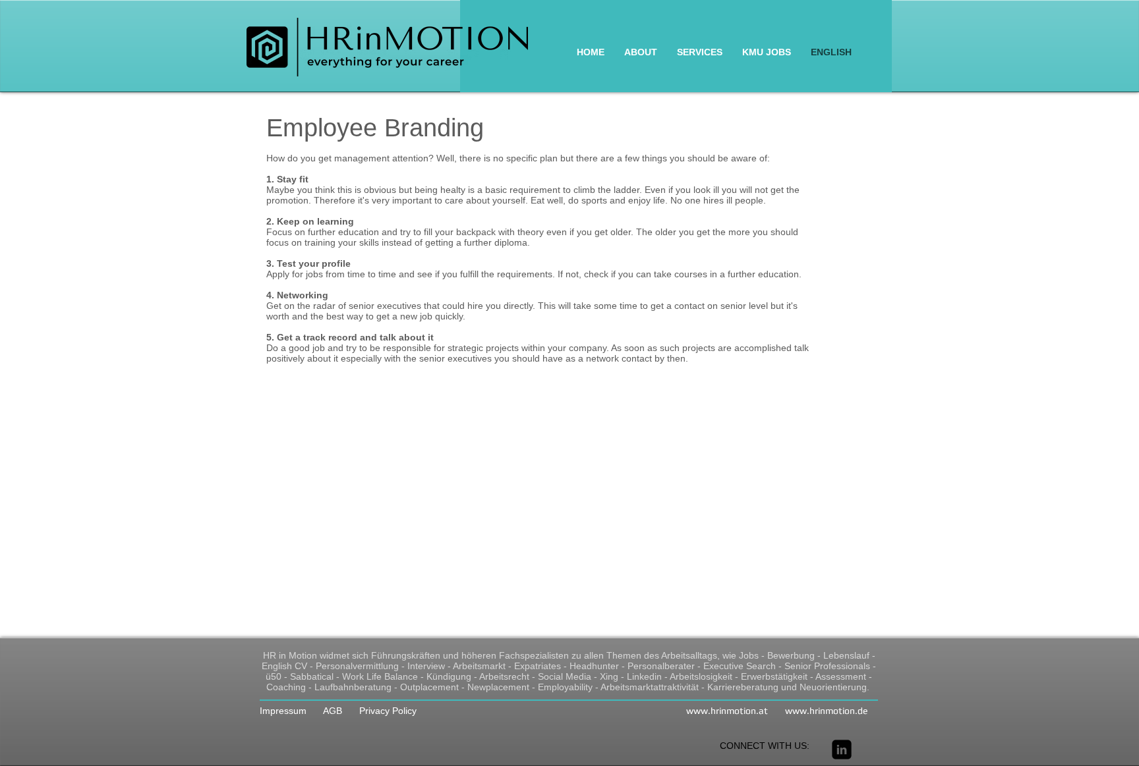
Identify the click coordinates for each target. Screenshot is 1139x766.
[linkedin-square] (842, 749)
